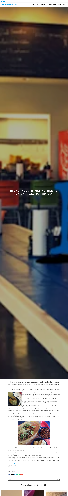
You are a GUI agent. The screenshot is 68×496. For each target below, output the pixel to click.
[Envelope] (4, 1)
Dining (37, 4)
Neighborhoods (52, 4)
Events (64, 4)
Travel (59, 4)
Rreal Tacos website (12, 463)
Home (33, 4)
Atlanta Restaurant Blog (9, 4)
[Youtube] (2, 1)
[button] (9, 474)
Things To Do (43, 4)
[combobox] (60, 1)
